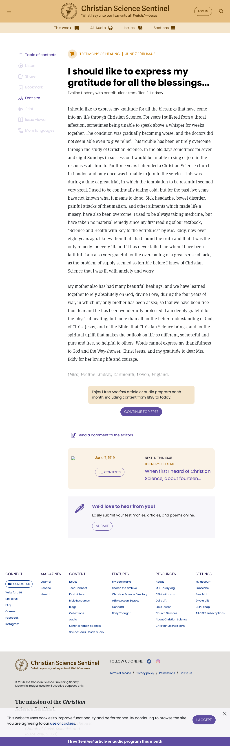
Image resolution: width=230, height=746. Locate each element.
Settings (204, 574)
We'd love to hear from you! (123, 506)
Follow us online (126, 661)
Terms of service (120, 673)
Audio (73, 619)
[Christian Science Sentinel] (115, 11)
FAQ (8, 605)
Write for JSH (13, 592)
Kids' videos (76, 594)
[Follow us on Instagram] (158, 661)
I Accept (204, 719)
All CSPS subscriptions (210, 613)
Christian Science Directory (129, 594)
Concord (118, 607)
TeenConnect (78, 588)
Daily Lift (161, 600)
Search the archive (124, 588)
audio (86, 632)
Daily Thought (121, 613)
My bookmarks (121, 581)
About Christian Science (171, 619)
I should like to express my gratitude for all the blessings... (138, 77)
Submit (102, 526)
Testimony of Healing (100, 53)
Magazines (51, 574)
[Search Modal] (221, 11)
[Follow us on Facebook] (149, 661)
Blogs (72, 607)
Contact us (21, 584)
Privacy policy (145, 673)
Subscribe (202, 588)
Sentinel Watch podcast (85, 625)
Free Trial (201, 594)
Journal (46, 581)
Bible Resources (79, 600)
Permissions (167, 673)
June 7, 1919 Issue (140, 53)
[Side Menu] (9, 11)
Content (77, 574)
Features (120, 574)
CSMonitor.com (166, 594)
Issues (73, 581)
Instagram (12, 624)
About (160, 581)
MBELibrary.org (165, 588)
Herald (45, 594)
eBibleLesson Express (125, 600)
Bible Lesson (164, 607)
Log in (203, 11)
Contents (112, 472)
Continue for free (141, 411)
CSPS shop (203, 607)
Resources (166, 574)
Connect (13, 574)
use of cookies (62, 723)
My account (203, 581)
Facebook (11, 617)
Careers (10, 611)
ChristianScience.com (170, 625)
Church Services (166, 613)
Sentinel (46, 588)
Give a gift (202, 600)
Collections (76, 613)
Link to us (11, 598)
